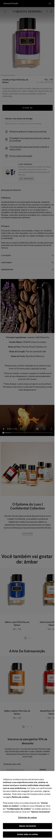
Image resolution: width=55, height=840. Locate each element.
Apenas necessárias (26, 826)
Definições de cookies (26, 817)
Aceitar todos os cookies (26, 834)
